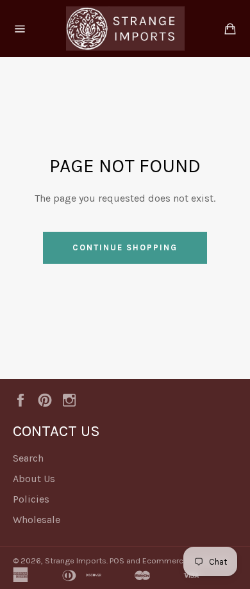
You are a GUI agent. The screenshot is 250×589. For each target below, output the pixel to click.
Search (28, 458)
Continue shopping (124, 247)
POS (117, 560)
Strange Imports (75, 560)
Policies (31, 499)
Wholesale (36, 519)
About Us (34, 478)
